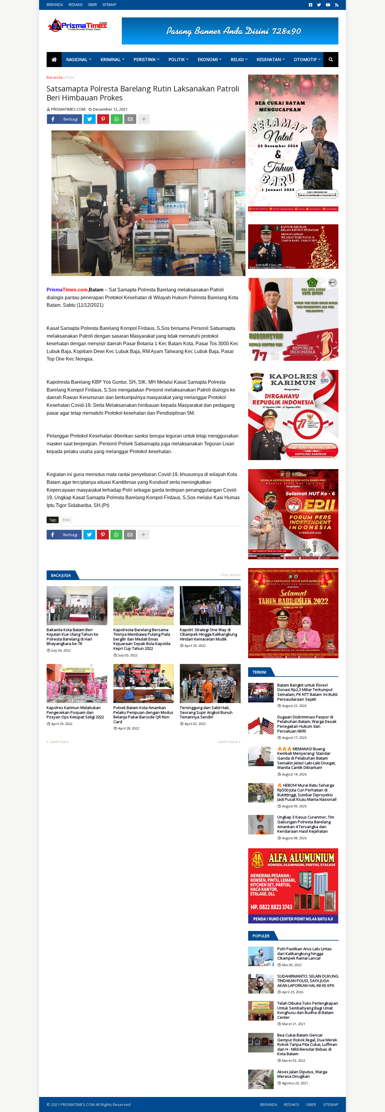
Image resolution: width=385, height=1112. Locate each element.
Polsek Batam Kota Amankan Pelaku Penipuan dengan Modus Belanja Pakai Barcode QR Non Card (143, 714)
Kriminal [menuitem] (110, 59)
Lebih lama (228, 741)
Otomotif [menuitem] (305, 59)
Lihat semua (230, 574)
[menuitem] (54, 59)
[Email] (130, 119)
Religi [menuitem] (237, 59)
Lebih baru (59, 741)
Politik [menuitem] (176, 59)
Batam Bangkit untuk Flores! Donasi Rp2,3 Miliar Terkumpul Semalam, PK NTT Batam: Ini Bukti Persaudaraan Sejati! (307, 692)
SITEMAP (109, 4)
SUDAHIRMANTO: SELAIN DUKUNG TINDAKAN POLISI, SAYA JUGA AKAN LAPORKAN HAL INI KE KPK (307, 981)
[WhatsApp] (117, 119)
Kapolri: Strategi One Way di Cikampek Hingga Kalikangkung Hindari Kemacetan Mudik (208, 635)
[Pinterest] (103, 119)
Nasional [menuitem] (77, 59)
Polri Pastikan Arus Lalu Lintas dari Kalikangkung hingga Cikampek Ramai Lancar (304, 954)
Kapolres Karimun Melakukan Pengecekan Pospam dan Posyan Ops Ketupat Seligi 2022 (75, 712)
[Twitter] (90, 119)
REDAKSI (75, 4)
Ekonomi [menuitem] (208, 59)
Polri (70, 77)
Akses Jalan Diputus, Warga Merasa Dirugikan (302, 1074)
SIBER (92, 4)
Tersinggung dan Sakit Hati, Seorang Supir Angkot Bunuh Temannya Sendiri (206, 712)
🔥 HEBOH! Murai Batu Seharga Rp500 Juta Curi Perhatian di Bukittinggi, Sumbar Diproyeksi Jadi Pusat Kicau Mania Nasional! (307, 792)
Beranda (55, 77)
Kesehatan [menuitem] (269, 59)
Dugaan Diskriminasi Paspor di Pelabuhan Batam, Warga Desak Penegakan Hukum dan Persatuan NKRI (307, 724)
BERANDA (55, 4)
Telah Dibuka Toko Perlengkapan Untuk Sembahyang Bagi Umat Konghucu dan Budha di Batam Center (307, 1010)
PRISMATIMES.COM (78, 1104)
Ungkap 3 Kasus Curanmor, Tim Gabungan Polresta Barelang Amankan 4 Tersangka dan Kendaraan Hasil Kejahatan (305, 824)
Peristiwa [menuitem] (145, 59)
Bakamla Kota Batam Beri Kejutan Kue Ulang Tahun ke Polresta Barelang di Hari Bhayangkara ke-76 (72, 637)
